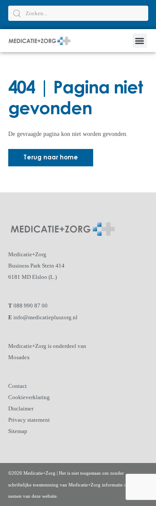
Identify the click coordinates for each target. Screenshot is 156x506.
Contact (17, 386)
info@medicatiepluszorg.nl (45, 317)
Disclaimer (20, 408)
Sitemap (17, 431)
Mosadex (19, 357)
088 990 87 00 (30, 305)
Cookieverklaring (29, 397)
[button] (140, 40)
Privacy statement (29, 420)
